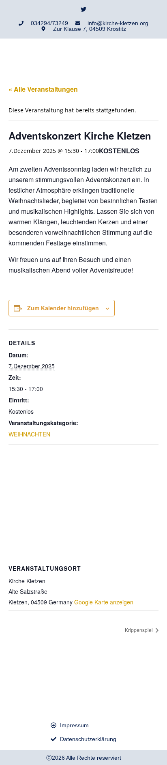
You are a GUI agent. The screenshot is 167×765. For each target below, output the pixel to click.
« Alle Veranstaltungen (43, 89)
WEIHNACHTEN (29, 434)
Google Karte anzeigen (103, 602)
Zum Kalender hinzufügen (63, 308)
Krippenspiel (139, 629)
